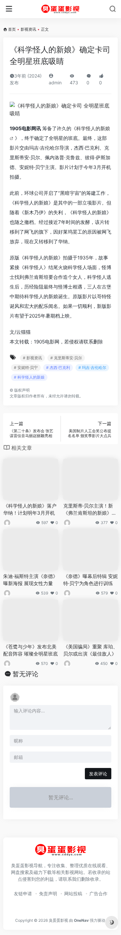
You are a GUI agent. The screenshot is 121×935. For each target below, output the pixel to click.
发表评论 (98, 773)
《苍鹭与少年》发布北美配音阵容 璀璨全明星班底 (30, 650)
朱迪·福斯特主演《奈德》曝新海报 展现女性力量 (30, 579)
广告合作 (98, 893)
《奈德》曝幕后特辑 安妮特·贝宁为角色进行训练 (90, 579)
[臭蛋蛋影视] (60, 9)
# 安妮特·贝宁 (26, 367)
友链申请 (23, 893)
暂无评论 (25, 674)
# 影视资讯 (32, 357)
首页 (12, 29)
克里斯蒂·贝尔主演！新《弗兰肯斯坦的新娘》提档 (89, 509)
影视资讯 (28, 29)
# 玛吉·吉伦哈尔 (92, 367)
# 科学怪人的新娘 (29, 377)
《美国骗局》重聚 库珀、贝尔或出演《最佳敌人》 (90, 650)
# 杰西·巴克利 (58, 367)
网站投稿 (73, 893)
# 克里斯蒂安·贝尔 (66, 357)
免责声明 (48, 893)
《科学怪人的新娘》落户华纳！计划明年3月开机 (29, 509)
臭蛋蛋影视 (58, 920)
